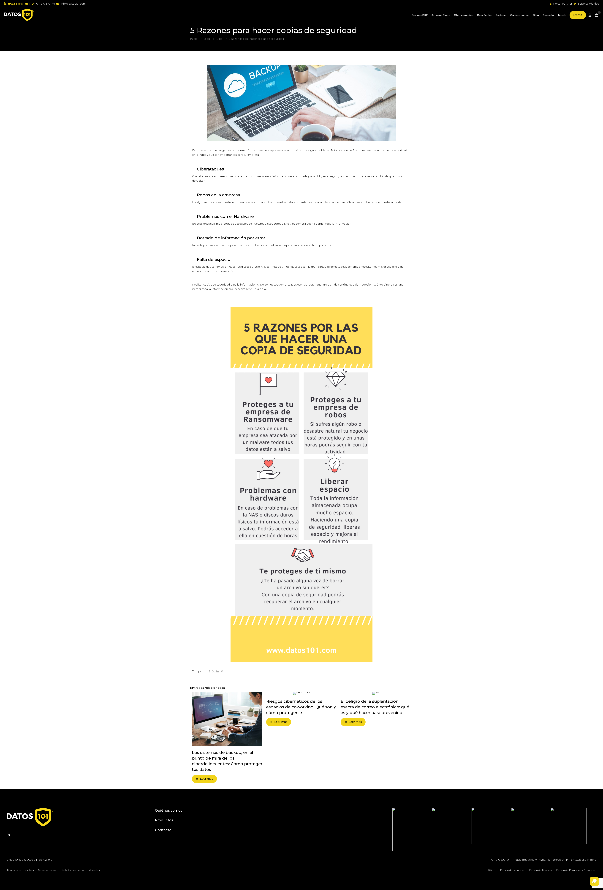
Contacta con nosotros (20, 869)
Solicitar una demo (73, 869)
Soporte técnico (47, 869)
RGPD (491, 869)
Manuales (94, 869)
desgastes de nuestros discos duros (258, 223)
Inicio (194, 38)
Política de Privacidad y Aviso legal (576, 869)
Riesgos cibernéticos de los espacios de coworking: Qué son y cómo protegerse (301, 707)
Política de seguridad (512, 869)
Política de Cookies (540, 869)
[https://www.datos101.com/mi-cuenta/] (589, 15)
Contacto (163, 830)
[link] (410, 829)
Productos (164, 820)
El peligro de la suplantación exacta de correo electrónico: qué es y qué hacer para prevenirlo (375, 707)
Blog (207, 38)
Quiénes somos (168, 810)
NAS (286, 223)
